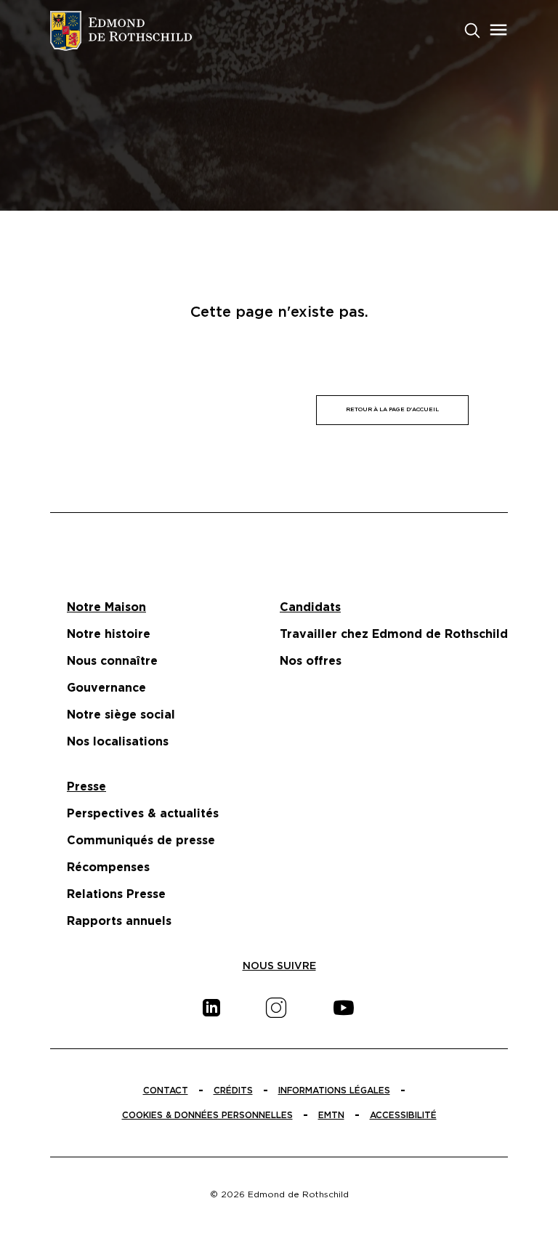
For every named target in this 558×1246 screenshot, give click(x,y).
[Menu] (498, 30)
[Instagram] (276, 1007)
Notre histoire (108, 634)
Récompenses (108, 867)
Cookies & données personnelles (207, 1115)
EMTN (331, 1115)
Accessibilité (403, 1115)
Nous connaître (112, 661)
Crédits (233, 1090)
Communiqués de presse (141, 840)
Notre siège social (121, 715)
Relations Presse (116, 894)
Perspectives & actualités (143, 814)
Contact (165, 1090)
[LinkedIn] (211, 1007)
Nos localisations (118, 742)
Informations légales (334, 1090)
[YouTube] (343, 1007)
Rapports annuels (119, 921)
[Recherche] (472, 29)
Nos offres (310, 661)
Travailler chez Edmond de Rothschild (394, 634)
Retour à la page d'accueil (392, 410)
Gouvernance (106, 688)
